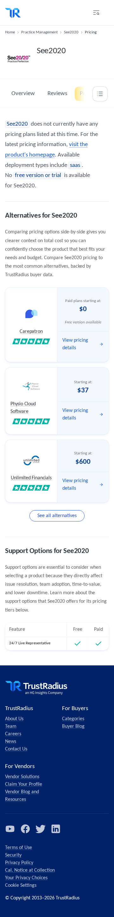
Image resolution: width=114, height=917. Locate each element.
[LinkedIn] (56, 829)
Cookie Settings (20, 885)
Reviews (57, 94)
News (10, 741)
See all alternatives (57, 515)
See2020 (71, 32)
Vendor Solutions (22, 776)
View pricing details (75, 344)
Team (10, 726)
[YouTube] (10, 829)
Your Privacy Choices (26, 877)
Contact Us (16, 749)
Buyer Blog (73, 726)
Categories (73, 718)
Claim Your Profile (23, 784)
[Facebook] (25, 829)
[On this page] (100, 93)
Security (13, 855)
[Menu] (96, 12)
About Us (14, 718)
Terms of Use (18, 847)
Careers (13, 734)
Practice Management (39, 32)
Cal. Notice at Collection (30, 870)
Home (10, 32)
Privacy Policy (19, 862)
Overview (23, 94)
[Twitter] (40, 829)
